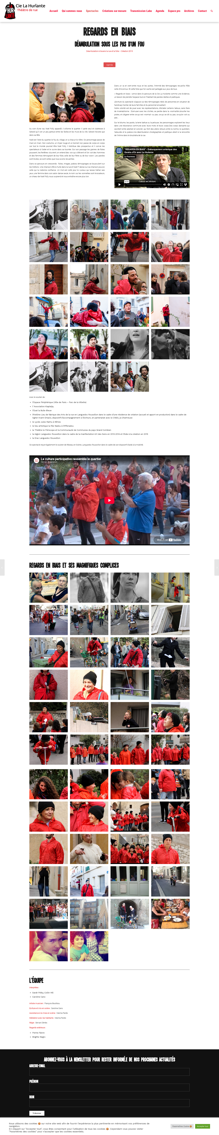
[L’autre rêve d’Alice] (2, 567)
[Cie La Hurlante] (26, 11)
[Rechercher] (212, 11)
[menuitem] (54, 11)
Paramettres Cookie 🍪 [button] (182, 1126)
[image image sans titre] (49, 216)
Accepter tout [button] (202, 1126)
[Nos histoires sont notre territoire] (216, 567)
